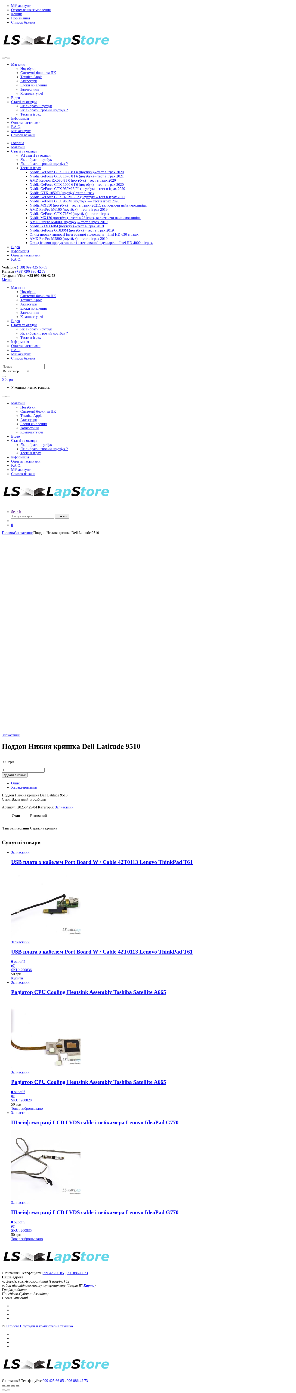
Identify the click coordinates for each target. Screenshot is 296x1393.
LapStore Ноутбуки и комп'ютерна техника (39, 1326)
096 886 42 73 (77, 1273)
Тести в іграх (30, 114)
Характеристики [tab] (24, 787)
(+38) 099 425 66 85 (32, 267)
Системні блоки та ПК (38, 73)
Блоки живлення (33, 85)
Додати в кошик (15, 775)
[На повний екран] (8, 1386)
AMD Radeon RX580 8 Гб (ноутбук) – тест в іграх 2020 (73, 180)
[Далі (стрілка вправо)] (8, 1390)
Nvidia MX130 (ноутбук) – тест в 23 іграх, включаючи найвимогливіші (85, 218)
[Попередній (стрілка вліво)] (4, 1390)
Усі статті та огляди (35, 155)
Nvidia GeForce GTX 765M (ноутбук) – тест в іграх (69, 214)
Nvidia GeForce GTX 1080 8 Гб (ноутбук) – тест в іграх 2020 (77, 172)
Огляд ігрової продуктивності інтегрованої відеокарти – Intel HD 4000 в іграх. (91, 243)
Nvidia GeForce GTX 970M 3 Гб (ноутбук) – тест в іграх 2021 (77, 197)
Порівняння (20, 18)
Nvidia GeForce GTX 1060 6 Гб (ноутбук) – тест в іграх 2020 (77, 184)
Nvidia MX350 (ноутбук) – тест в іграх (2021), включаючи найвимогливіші (88, 205)
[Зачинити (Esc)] (17, 1386)
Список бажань (23, 22)
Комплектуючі (31, 93)
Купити (17, 978)
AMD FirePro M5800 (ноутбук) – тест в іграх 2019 (69, 239)
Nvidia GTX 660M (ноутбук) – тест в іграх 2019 (67, 226)
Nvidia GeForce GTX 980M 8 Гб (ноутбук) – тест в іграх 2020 (77, 189)
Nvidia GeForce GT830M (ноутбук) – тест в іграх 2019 (72, 230)
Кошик (16, 14)
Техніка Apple (31, 77)
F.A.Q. (16, 127)
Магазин (18, 64)
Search (16, 512)
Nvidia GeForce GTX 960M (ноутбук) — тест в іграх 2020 (74, 201)
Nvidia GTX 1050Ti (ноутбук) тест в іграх (62, 193)
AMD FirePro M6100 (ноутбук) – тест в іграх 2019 (69, 209)
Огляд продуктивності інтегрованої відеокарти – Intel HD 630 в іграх (84, 234)
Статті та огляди (24, 102)
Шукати (62, 516)
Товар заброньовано (27, 1108)
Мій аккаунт (21, 6)
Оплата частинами (25, 123)
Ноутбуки (28, 68)
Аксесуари (28, 81)
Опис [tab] (15, 783)
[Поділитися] (13, 1386)
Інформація (20, 118)
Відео (15, 98)
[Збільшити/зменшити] (4, 1386)
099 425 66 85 (53, 1273)
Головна (17, 143)
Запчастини (29, 89)
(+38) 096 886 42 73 (30, 271)
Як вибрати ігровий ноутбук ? (44, 110)
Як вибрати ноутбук (36, 106)
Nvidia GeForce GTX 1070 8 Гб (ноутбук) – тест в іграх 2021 (77, 176)
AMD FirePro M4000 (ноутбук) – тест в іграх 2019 (69, 222)
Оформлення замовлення (31, 10)
